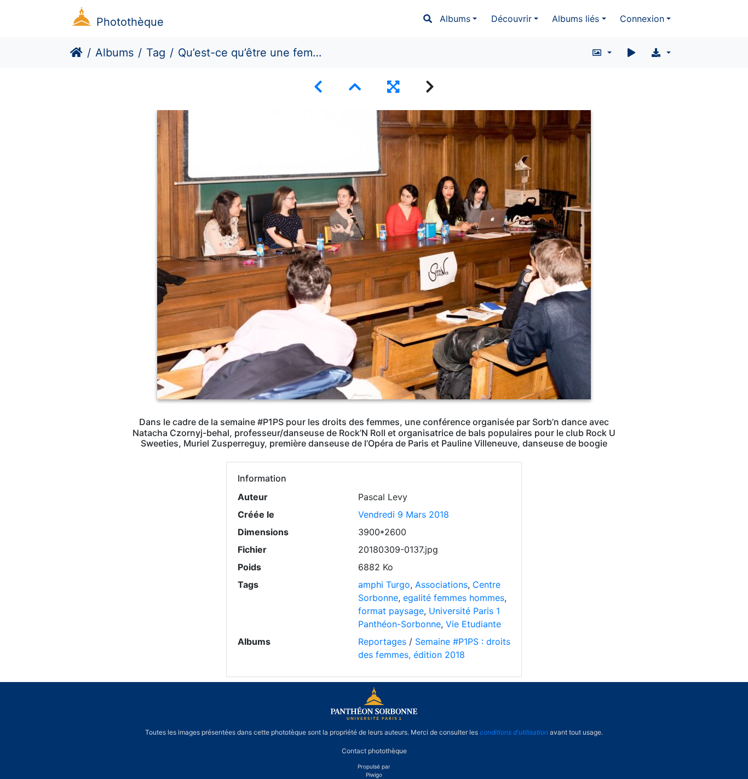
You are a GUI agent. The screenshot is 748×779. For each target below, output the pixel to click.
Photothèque (130, 21)
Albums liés (575, 18)
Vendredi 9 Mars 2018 (403, 514)
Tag (155, 52)
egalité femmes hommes (453, 597)
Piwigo (374, 774)
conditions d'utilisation (514, 732)
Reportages (382, 641)
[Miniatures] (355, 86)
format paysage (391, 610)
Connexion (642, 18)
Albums (455, 18)
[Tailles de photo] (601, 53)
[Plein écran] (393, 86)
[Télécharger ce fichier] (660, 53)
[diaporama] (631, 53)
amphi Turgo (384, 584)
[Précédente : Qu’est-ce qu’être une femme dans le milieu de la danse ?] (318, 86)
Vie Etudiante (473, 623)
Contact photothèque (374, 751)
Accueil (76, 52)
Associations (441, 584)
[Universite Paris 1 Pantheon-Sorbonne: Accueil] (374, 717)
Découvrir (511, 18)
